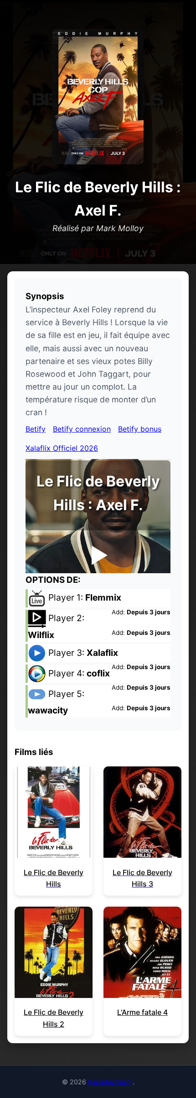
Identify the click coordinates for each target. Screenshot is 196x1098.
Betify (36, 428)
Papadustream (110, 1082)
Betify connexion (82, 428)
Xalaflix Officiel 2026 (62, 448)
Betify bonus (139, 428)
